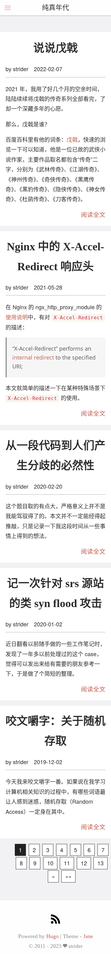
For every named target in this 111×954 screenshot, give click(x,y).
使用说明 (17, 317)
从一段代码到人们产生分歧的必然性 (55, 456)
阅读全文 (93, 214)
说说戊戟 (55, 48)
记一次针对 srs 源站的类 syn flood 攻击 (55, 593)
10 (50, 863)
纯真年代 (55, 7)
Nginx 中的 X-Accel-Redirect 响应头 (55, 256)
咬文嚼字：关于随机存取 (55, 731)
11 (67, 863)
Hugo (52, 936)
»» (68, 876)
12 (84, 863)
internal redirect (33, 357)
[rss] (55, 919)
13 (100, 863)
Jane (88, 936)
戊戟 (72, 139)
